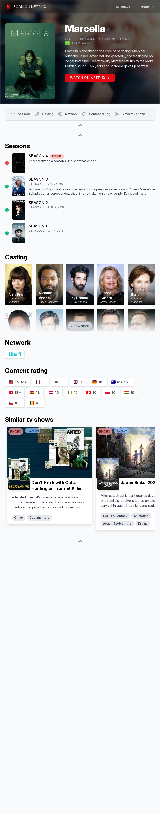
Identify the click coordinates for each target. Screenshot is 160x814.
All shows (123, 7)
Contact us (146, 7)
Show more (80, 326)
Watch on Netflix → (90, 78)
